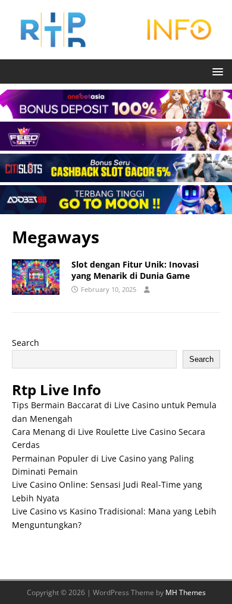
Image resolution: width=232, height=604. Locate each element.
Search (25, 342)
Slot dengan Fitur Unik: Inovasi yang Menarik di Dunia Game (135, 270)
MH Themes (185, 592)
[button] (215, 71)
